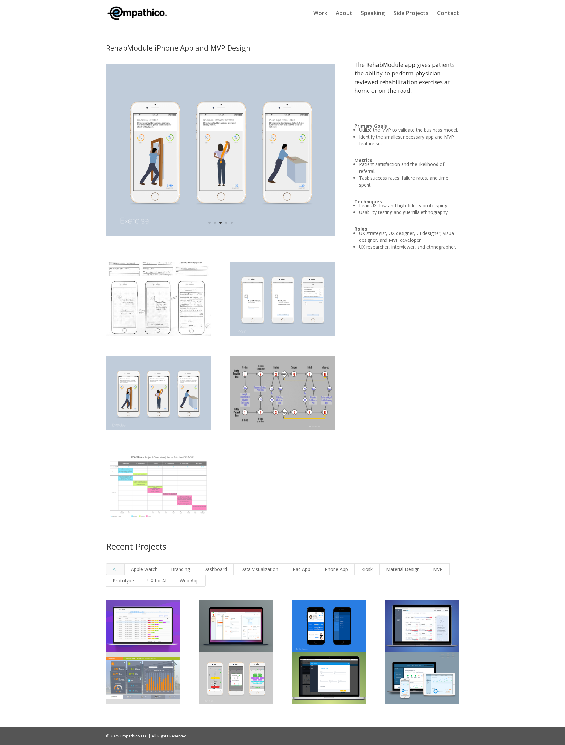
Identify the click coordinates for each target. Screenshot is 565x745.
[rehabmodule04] (158, 523)
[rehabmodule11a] (282, 336)
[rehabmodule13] (158, 336)
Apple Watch (144, 569)
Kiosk (367, 569)
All (115, 569)
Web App (189, 580)
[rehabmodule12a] (220, 236)
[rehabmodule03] (282, 430)
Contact (448, 14)
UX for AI (156, 580)
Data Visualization (259, 569)
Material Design (402, 569)
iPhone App (336, 569)
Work (320, 14)
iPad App (301, 569)
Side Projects (411, 14)
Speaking (373, 14)
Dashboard (215, 569)
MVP (438, 569)
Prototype (123, 580)
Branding (180, 569)
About (344, 14)
